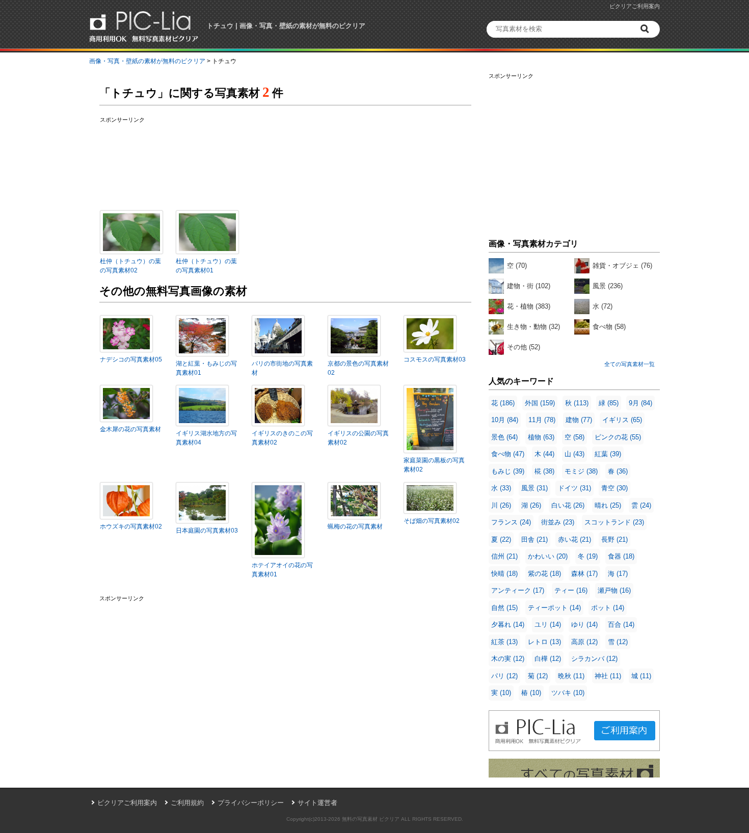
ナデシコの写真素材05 (131, 359)
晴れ (608, 505)
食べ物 (609, 326)
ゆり (584, 624)
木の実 (507, 658)
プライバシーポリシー (251, 803)
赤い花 (574, 539)
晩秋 (571, 676)
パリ (504, 676)
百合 (621, 624)
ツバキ (567, 693)
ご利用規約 (187, 803)
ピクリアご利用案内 (634, 6)
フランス (511, 522)
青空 (614, 488)
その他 (523, 347)
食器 (621, 556)
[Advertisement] (574, 152)
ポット (607, 608)
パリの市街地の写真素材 (282, 368)
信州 (504, 556)
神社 (608, 676)
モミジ (581, 471)
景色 (504, 437)
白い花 (567, 505)
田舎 (534, 539)
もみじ (507, 471)
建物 (579, 420)
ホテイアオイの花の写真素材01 (282, 570)
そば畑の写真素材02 (432, 520)
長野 (614, 539)
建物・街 (528, 286)
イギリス (622, 420)
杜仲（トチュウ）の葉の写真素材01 (206, 266)
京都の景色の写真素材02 (358, 368)
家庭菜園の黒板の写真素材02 (434, 465)
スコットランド (614, 522)
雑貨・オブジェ (622, 265)
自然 (504, 608)
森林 (584, 573)
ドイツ (574, 488)
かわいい (548, 556)
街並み (557, 522)
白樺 (547, 658)
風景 (608, 286)
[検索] (646, 29)
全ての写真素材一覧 (629, 364)
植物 (541, 437)
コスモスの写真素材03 (435, 359)
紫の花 (544, 573)
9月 (640, 403)
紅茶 (504, 642)
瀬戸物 (614, 590)
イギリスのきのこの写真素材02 (282, 438)
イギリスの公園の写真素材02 (358, 438)
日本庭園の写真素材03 (207, 530)
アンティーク (517, 590)
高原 (584, 642)
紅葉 (608, 454)
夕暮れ (507, 624)
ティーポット (554, 608)
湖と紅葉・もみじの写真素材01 (206, 368)
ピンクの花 (618, 437)
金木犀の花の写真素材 (130, 429)
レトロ (544, 642)
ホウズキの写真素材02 (131, 526)
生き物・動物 (533, 326)
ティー (570, 590)
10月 (504, 420)
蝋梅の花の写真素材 (355, 526)
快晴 (504, 573)
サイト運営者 (317, 803)
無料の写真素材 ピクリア (370, 819)
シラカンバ (594, 658)
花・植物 (528, 306)
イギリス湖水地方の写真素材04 (206, 438)
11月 (541, 420)
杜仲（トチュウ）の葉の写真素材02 (130, 266)
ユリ (547, 624)
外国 (540, 403)
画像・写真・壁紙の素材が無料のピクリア (147, 61)
